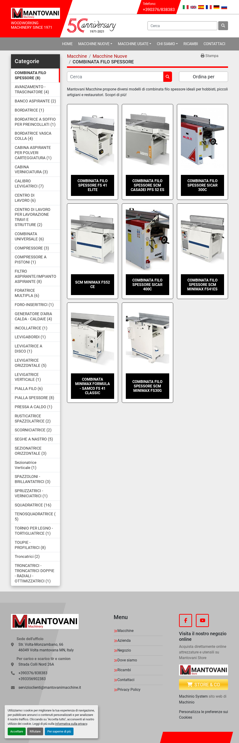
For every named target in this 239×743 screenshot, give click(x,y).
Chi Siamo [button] (166, 44)
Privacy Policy (129, 689)
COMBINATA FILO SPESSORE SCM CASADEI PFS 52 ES (147, 185)
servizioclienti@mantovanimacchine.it (49, 687)
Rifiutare (35, 731)
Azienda (124, 640)
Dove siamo (127, 660)
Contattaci (214, 44)
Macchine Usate (133, 44)
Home (67, 44)
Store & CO (207, 684)
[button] (95, 44)
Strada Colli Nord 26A (36, 664)
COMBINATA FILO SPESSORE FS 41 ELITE (92, 185)
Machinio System (193, 696)
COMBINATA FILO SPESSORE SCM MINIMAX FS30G (147, 386)
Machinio (186, 702)
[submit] (223, 25)
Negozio (124, 650)
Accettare (16, 731)
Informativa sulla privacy (71, 723)
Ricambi (190, 44)
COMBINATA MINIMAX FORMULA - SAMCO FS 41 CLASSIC (92, 386)
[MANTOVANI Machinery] (45, 621)
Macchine (125, 630)
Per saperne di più (59, 731)
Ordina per (203, 76)
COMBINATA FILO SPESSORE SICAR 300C (202, 185)
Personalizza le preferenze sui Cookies (203, 715)
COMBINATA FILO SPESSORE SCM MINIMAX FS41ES (202, 284)
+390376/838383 (159, 9)
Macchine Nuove (93, 44)
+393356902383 (32, 679)
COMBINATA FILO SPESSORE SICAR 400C (147, 284)
